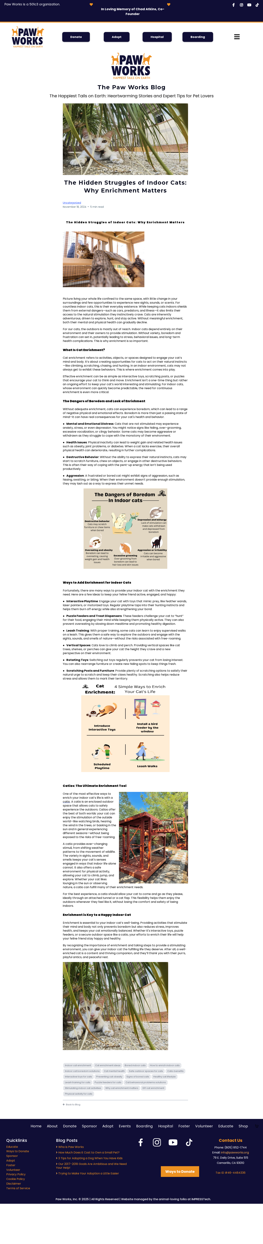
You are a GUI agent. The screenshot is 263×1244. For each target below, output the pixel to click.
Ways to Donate (17, 1151)
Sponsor (89, 1126)
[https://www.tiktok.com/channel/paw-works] (258, 5)
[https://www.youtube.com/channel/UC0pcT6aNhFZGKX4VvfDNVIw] (250, 5)
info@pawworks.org (235, 1152)
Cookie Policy (15, 1179)
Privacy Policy (16, 1174)
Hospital (165, 1126)
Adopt (107, 1126)
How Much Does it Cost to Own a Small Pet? (89, 1152)
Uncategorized (72, 203)
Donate (70, 1126)
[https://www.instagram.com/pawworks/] (242, 5)
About (52, 1126)
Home (36, 1126)
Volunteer (204, 1126)
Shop (243, 1126)
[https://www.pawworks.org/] (28, 37)
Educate (225, 1126)
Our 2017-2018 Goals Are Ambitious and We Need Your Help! (91, 1166)
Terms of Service (18, 1188)
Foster (184, 1126)
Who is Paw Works (71, 1147)
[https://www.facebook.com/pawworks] (234, 5)
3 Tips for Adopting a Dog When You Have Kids (90, 1158)
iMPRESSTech (200, 1199)
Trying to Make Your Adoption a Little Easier (88, 1173)
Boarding (144, 1126)
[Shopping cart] (257, 1126)
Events (125, 1126)
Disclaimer (13, 1184)
